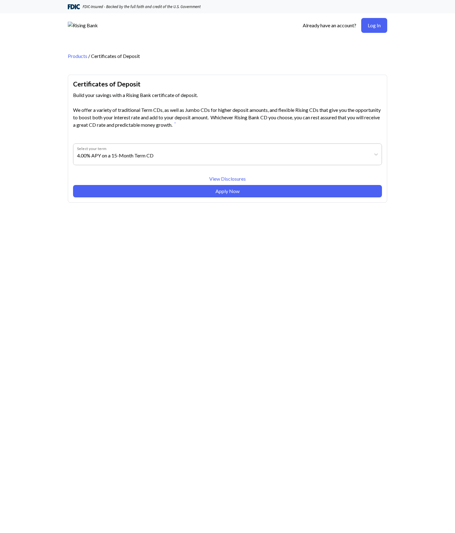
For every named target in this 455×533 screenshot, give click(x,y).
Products (77, 56)
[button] (374, 25)
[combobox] (77, 155)
